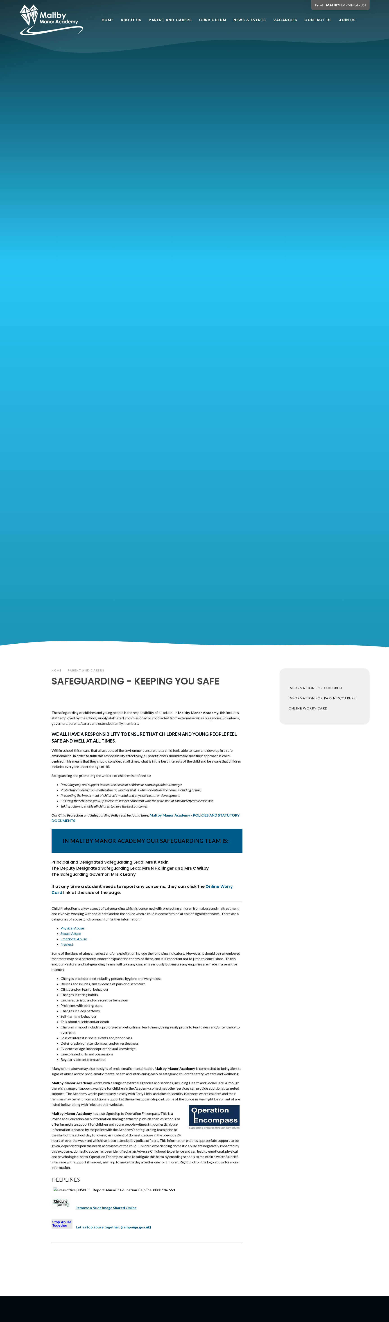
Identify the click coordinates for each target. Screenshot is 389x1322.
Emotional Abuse (74, 939)
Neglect (67, 944)
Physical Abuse (72, 928)
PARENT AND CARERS (86, 670)
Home (57, 670)
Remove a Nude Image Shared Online (106, 1207)
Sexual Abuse (71, 933)
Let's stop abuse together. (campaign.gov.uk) (113, 1227)
